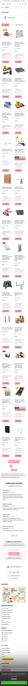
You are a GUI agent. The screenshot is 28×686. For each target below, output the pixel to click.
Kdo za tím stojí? (4, 608)
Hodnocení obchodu (14, 483)
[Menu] (25, 4)
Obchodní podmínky (5, 652)
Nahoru (14, 470)
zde (16, 676)
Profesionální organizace (6, 610)
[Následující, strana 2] (14, 466)
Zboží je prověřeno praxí (6, 612)
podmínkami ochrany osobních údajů (14, 558)
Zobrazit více (14, 535)
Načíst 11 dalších (14, 461)
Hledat (6, 670)
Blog (23, 1)
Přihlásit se (14, 553)
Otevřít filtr (5, 24)
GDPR (2, 654)
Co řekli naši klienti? (5, 614)
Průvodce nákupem (5, 648)
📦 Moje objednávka (8, 659)
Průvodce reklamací (5, 650)
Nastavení (14, 679)
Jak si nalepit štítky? (5, 618)
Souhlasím (14, 682)
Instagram (14, 572)
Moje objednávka (5, 624)
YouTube (18, 572)
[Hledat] (20, 4)
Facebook (10, 572)
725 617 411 (8, 1)
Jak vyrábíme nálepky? (6, 616)
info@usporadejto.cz (17, 1)
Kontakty (3, 656)
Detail (17, 383)
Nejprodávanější (19, 25)
